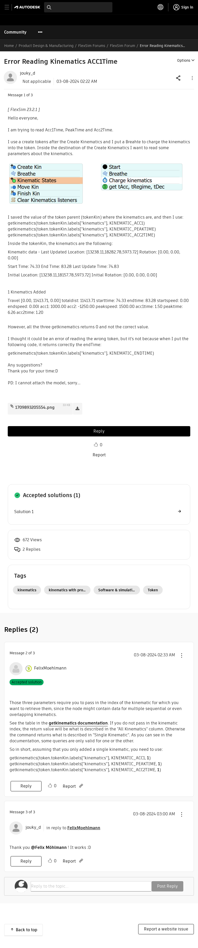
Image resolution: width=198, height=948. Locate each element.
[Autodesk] (28, 7)
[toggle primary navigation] (10, 7)
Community (15, 32)
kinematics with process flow (69, 590)
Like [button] (96, 444)
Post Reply (167, 886)
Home (9, 45)
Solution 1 (24, 512)
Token (153, 590)
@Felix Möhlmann (49, 847)
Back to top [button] (26, 930)
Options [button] (183, 60)
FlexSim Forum (122, 45)
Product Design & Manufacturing (46, 45)
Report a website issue (166, 929)
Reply (99, 431)
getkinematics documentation (78, 723)
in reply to (73, 828)
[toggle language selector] (160, 7)
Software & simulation (117, 590)
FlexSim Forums (91, 45)
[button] (192, 78)
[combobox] (78, 7)
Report (99, 455)
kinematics (27, 590)
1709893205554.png (35, 407)
